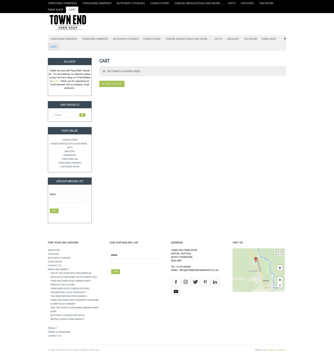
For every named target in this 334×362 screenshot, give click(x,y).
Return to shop (112, 83)
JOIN (54, 211)
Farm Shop (55, 9)
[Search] (82, 115)
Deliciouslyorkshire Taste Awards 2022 (73, 277)
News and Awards (58, 269)
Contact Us (54, 265)
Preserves (69, 155)
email (55, 80)
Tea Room (266, 3)
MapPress (256, 290)
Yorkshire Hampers (97, 3)
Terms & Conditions (59, 332)
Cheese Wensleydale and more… (198, 3)
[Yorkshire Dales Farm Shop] (68, 22)
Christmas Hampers (62, 3)
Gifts (232, 3)
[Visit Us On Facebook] (176, 281)
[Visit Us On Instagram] (185, 281)
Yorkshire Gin (69, 159)
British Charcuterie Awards (67, 319)
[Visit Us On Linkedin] (215, 281)
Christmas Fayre (69, 167)
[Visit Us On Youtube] (176, 291)
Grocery (247, 3)
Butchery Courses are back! (67, 315)
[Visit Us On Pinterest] (205, 281)
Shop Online (55, 262)
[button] (256, 260)
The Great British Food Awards (68, 296)
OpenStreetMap (278, 290)
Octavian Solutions (276, 350)
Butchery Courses (131, 3)
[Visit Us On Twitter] (195, 281)
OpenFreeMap (266, 290)
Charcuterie (159, 3)
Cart (72, 9)
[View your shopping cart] (283, 37)
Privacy (52, 328)
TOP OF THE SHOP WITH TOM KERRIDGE (70, 273)
